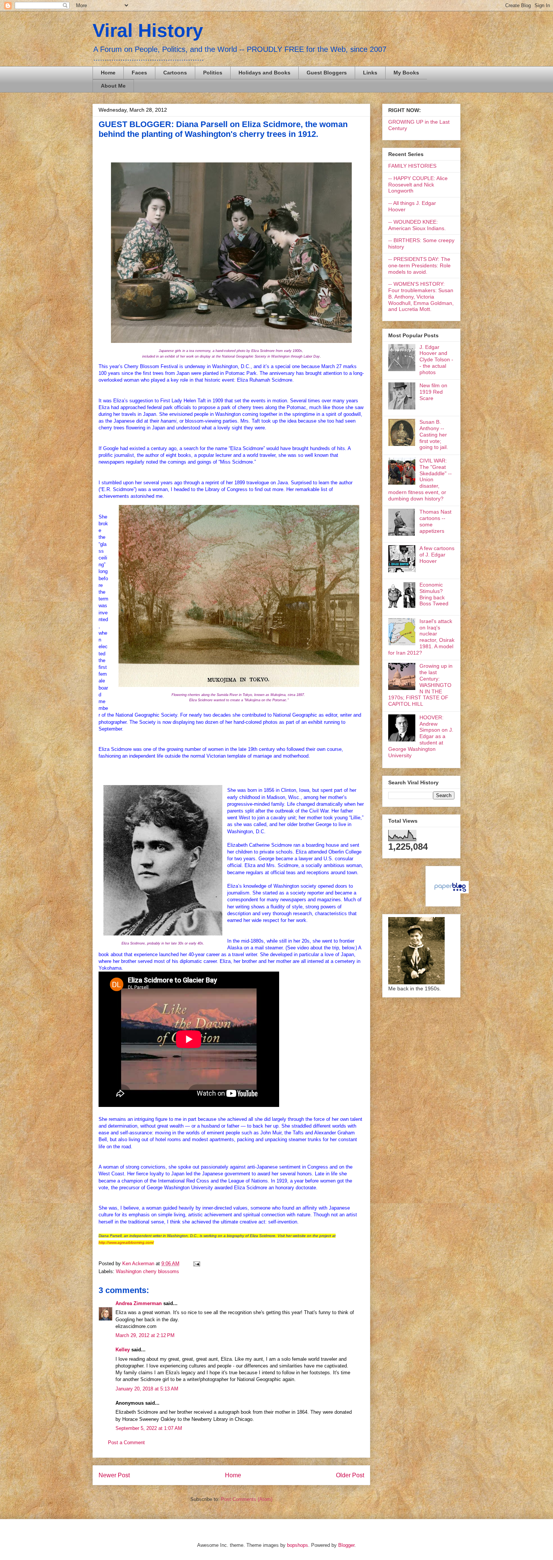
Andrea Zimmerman (138, 1303)
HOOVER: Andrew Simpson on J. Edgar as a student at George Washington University (420, 736)
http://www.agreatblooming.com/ (126, 1242)
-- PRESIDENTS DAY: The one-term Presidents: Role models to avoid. (419, 265)
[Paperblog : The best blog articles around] (450, 891)
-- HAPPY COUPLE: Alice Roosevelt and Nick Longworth (418, 184)
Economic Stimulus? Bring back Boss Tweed (433, 594)
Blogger (346, 1545)
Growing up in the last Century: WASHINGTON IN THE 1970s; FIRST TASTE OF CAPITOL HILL (420, 685)
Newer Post (114, 1475)
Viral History (148, 30)
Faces (139, 73)
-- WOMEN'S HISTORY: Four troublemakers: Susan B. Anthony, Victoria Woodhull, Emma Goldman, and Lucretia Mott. (421, 296)
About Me (113, 86)
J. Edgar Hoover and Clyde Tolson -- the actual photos (436, 359)
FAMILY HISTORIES (412, 166)
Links (370, 73)
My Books (406, 73)
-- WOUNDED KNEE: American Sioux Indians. (417, 225)
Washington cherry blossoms (147, 1271)
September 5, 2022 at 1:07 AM (148, 1428)
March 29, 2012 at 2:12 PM (145, 1335)
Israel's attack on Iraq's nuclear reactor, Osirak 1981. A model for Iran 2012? (421, 637)
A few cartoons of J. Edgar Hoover (436, 554)
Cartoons (175, 73)
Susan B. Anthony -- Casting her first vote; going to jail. (433, 434)
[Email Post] (195, 1263)
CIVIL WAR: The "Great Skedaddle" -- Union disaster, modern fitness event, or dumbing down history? (420, 480)
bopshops (297, 1545)
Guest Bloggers (327, 73)
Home (108, 73)
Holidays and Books (264, 73)
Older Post (350, 1475)
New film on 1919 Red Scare (433, 391)
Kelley (122, 1349)
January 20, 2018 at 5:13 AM (146, 1389)
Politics (212, 73)
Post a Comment (126, 1442)
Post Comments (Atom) (246, 1499)
